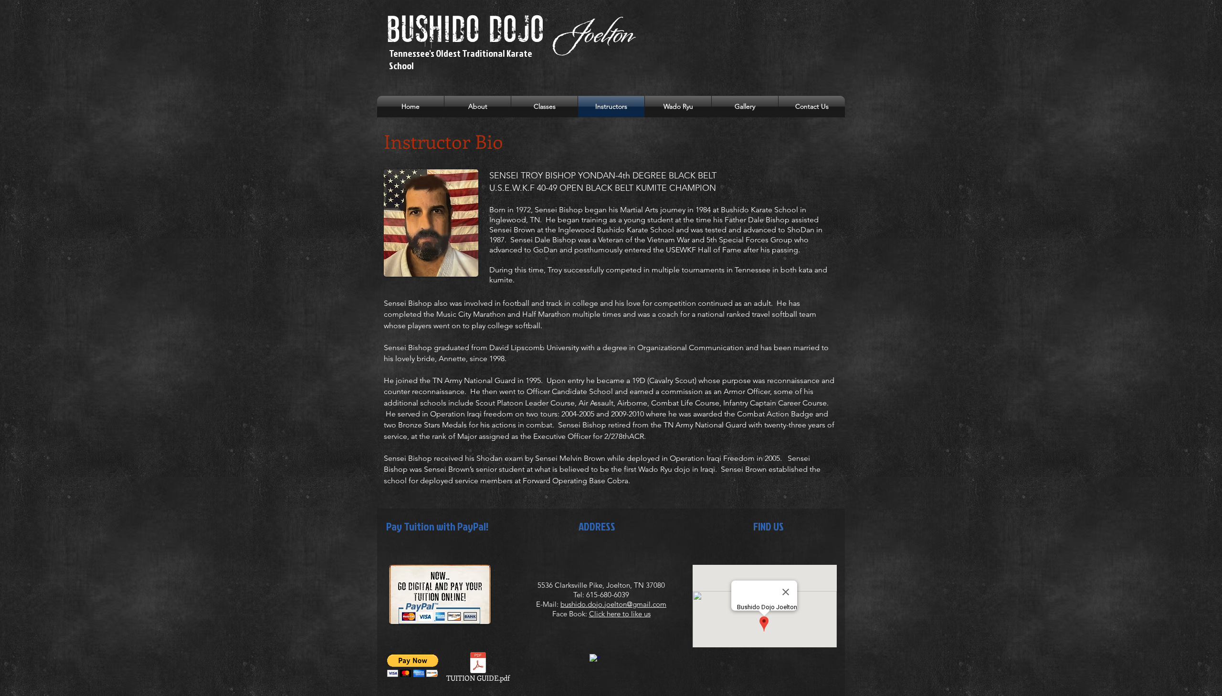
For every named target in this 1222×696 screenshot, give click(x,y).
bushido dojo (469, 31)
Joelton (592, 34)
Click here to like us (620, 613)
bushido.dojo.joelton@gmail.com (613, 604)
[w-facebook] (595, 659)
